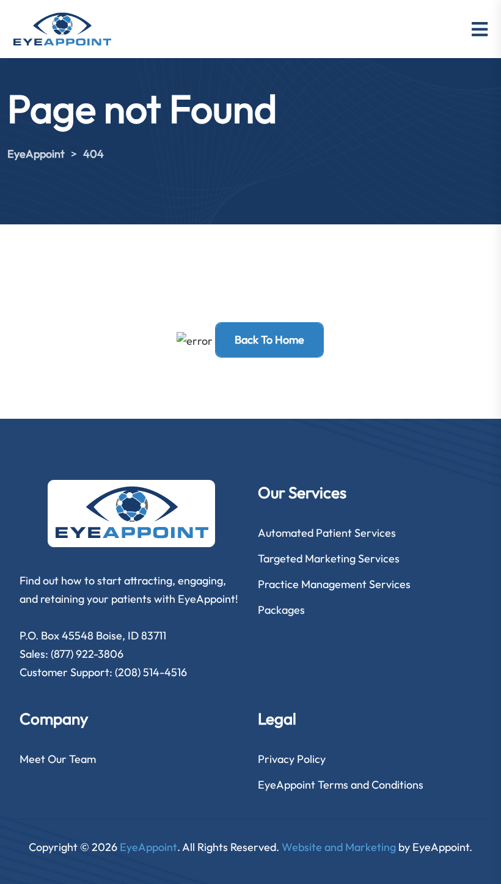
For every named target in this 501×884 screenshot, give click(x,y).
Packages (281, 610)
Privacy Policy (292, 759)
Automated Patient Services (327, 533)
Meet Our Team (58, 759)
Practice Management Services (334, 584)
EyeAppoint (148, 847)
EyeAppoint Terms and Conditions (340, 785)
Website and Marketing (339, 847)
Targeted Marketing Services (329, 558)
